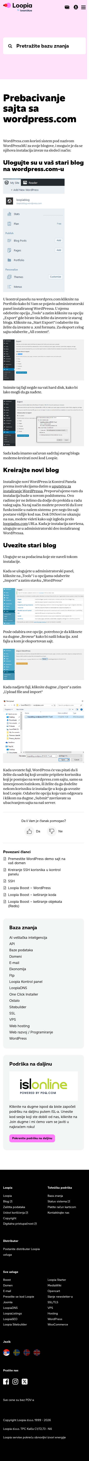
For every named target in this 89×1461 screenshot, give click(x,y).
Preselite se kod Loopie (18, 1296)
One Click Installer (23, 994)
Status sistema (57, 1201)
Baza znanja (55, 1196)
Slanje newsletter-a (60, 1296)
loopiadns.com (15, 524)
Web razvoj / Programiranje (31, 1032)
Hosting (53, 1313)
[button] (32, 831)
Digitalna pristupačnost (18, 1223)
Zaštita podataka (14, 1207)
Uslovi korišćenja (14, 1212)
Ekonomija (17, 969)
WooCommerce (58, 1324)
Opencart (54, 1291)
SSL (12, 1013)
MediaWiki (54, 1285)
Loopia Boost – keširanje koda (32, 895)
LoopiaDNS (18, 988)
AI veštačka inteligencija (28, 937)
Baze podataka (21, 950)
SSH (11, 881)
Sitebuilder (17, 1007)
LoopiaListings (12, 1313)
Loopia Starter (57, 1280)
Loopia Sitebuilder (15, 1324)
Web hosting (19, 1026)
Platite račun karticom (62, 1207)
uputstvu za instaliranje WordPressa (37, 488)
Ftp (11, 975)
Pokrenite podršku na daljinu (32, 1138)
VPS (12, 1019)
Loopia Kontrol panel (25, 982)
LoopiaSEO (10, 1319)
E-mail (14, 963)
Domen (8, 1285)
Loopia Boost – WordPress (29, 888)
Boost (7, 1280)
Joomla (7, 1302)
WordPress (18, 1038)
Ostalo (14, 1000)
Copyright (9, 1218)
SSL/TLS (53, 1302)
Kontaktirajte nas (58, 1212)
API (12, 944)
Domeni (15, 956)
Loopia (7, 1196)
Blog (6, 1201)
